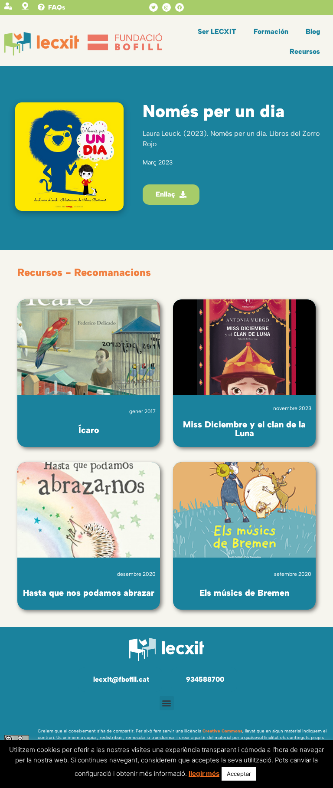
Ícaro (88, 430)
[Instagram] (166, 7)
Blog (313, 31)
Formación (271, 31)
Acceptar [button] (239, 773)
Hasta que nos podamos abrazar (88, 593)
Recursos (305, 51)
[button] (167, 703)
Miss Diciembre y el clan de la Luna (244, 428)
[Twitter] (153, 7)
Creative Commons (222, 731)
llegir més (204, 773)
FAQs (56, 7)
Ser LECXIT (217, 31)
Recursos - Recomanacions (84, 272)
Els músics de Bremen (244, 593)
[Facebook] (179, 7)
